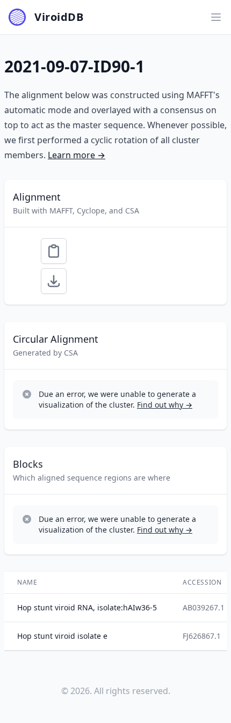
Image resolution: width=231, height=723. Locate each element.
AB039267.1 (204, 607)
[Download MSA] (54, 281)
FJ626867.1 (202, 636)
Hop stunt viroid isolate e (62, 636)
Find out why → (164, 405)
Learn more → (76, 155)
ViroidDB (58, 17)
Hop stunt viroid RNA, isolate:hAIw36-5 (87, 607)
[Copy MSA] (54, 251)
